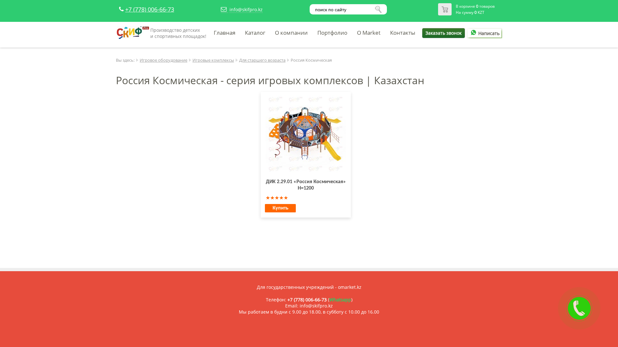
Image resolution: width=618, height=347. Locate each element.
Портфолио (332, 32)
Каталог (255, 32)
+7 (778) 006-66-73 (149, 9)
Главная (224, 32)
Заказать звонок (444, 33)
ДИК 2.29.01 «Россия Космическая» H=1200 (306, 185)
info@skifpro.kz (246, 9)
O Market (368, 32)
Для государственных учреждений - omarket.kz (309, 287)
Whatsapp (340, 300)
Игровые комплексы (213, 60)
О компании (291, 32)
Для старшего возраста (262, 60)
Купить (280, 208)
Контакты (402, 32)
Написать (489, 33)
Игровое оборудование (163, 60)
